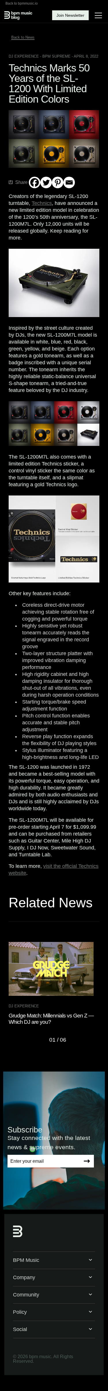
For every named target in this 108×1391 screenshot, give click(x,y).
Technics (42, 203)
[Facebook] (34, 182)
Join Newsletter (70, 15)
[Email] (69, 182)
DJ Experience (24, 56)
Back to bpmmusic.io (21, 3)
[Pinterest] (57, 182)
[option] (54, 983)
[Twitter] (46, 182)
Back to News (23, 37)
